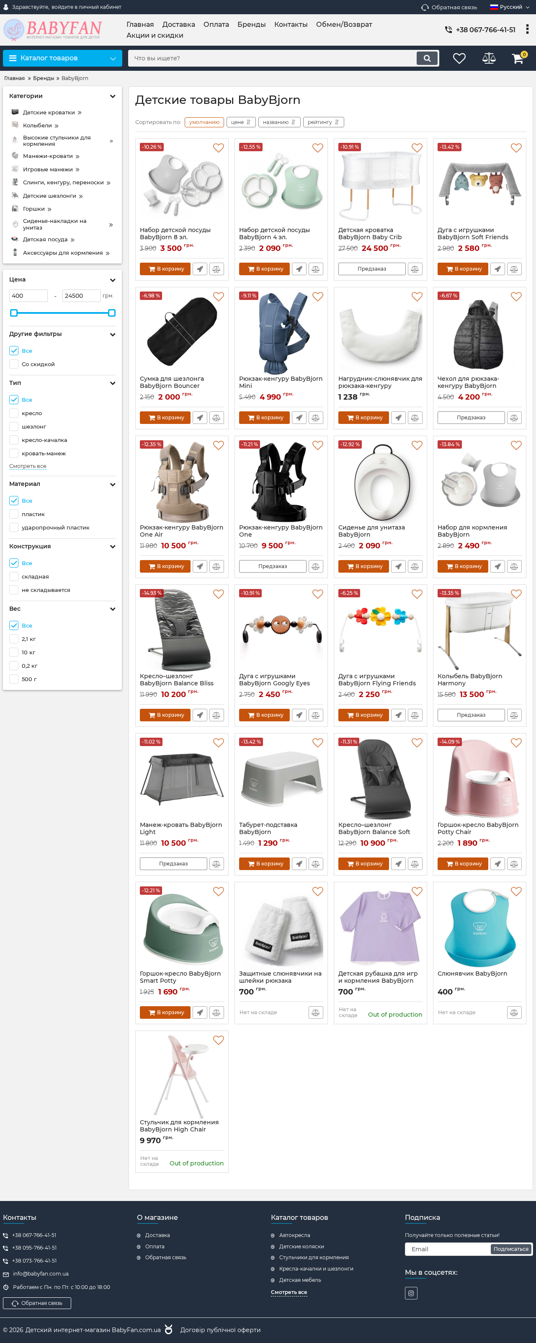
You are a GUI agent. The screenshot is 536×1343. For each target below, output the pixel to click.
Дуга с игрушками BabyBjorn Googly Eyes (274, 684)
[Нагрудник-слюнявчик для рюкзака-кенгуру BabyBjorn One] (380, 333)
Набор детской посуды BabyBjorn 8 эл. (175, 237)
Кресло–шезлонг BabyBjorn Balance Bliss (177, 684)
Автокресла (294, 1235)
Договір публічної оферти (220, 1330)
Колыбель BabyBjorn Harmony (470, 684)
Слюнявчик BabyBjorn (473, 973)
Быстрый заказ (200, 269)
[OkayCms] (167, 1330)
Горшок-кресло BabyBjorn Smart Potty (180, 981)
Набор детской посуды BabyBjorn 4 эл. (274, 237)
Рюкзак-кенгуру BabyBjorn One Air (182, 535)
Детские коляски (301, 1246)
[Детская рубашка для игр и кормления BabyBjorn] (380, 928)
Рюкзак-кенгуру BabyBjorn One (281, 535)
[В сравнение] (216, 269)
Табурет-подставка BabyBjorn (268, 832)
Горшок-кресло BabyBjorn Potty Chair (478, 832)
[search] (427, 58)
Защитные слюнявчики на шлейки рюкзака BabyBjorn (280, 981)
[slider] (14, 313)
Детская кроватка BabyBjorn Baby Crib (370, 237)
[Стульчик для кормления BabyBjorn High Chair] (182, 1077)
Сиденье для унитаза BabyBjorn (371, 535)
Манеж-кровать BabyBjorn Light (181, 832)
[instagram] (411, 1293)
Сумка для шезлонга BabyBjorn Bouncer (172, 386)
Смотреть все (27, 466)
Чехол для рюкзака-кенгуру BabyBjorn (468, 386)
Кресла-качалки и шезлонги (316, 1269)
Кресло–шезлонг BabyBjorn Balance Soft (374, 832)
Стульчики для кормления (314, 1257)
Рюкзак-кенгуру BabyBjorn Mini (281, 386)
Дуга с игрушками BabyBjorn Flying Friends (377, 684)
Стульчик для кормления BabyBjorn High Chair (179, 1126)
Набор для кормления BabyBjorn (473, 535)
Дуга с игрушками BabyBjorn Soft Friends (473, 237)
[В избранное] (218, 148)
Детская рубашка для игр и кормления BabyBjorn (378, 977)
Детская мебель (300, 1280)
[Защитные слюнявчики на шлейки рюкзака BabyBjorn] (281, 928)
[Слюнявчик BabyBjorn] (480, 928)
